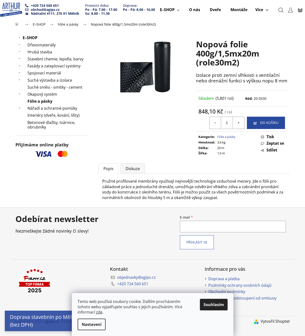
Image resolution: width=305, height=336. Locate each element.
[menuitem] (169, 9)
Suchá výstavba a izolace (49, 80)
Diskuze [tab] (133, 168)
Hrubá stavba (39, 52)
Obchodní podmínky (226, 291)
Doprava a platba (224, 278)
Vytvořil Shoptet (275, 321)
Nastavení (92, 324)
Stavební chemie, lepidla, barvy (55, 59)
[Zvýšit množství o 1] (238, 123)
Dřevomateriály (41, 45)
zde (99, 312)
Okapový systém (42, 94)
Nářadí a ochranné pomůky (52, 108)
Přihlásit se (196, 242)
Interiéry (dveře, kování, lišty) (53, 115)
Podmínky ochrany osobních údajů (239, 285)
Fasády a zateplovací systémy (54, 66)
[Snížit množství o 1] (215, 123)
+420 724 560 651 (132, 283)
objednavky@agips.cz (136, 277)
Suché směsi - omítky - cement (54, 87)
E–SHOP (30, 37)
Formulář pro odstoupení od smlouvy (242, 298)
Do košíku (269, 122)
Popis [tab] (108, 168)
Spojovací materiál (44, 73)
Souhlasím (213, 304)
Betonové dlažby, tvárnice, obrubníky (51, 125)
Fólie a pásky (39, 101)
